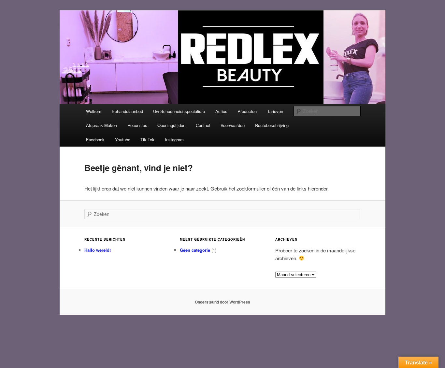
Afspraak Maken (101, 125)
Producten (247, 111)
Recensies (137, 125)
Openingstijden (171, 125)
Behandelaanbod (127, 111)
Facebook (95, 139)
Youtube (122, 139)
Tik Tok (147, 139)
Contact (203, 125)
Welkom (93, 111)
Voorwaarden (233, 125)
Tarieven (275, 111)
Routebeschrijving (272, 125)
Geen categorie (195, 250)
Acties (221, 111)
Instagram (174, 139)
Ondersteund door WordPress (222, 302)
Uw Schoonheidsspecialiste (179, 111)
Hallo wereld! (97, 250)
